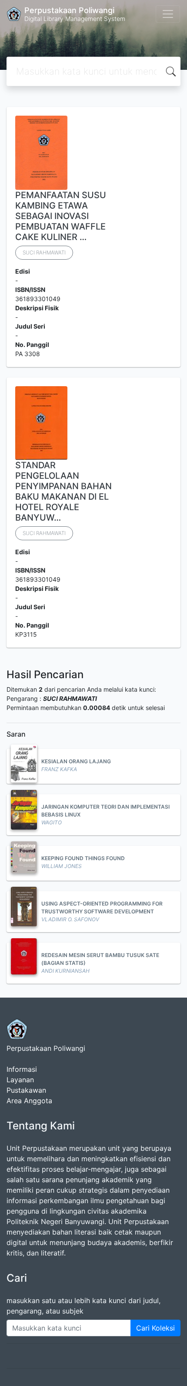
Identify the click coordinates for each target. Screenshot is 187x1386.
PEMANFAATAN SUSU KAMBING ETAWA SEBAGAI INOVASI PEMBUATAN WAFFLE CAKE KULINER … (60, 216)
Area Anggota (29, 1100)
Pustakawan (26, 1090)
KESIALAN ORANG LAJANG (76, 761)
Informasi (22, 1069)
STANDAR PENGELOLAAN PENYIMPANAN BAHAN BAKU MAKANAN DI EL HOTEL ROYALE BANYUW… (63, 491)
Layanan (20, 1079)
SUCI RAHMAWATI (44, 252)
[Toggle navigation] (168, 14)
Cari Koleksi (155, 1328)
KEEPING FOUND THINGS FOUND (83, 858)
